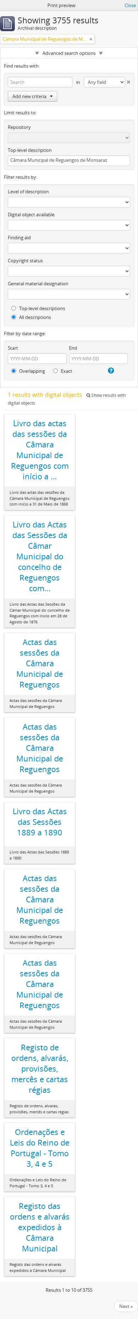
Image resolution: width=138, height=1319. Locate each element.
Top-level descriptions (41, 308)
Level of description (28, 191)
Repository (19, 127)
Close (130, 5)
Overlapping (31, 371)
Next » (126, 1306)
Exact (66, 371)
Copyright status (25, 260)
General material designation (38, 283)
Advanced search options (69, 53)
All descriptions (34, 317)
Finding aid (19, 237)
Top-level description (30, 150)
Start (13, 348)
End (73, 348)
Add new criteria (29, 96)
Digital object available (31, 214)
